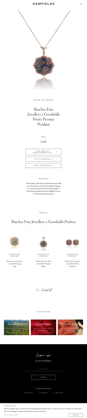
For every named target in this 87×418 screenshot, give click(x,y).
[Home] (43, 4)
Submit (43, 377)
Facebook (43, 393)
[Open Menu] (81, 4)
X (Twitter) (58, 393)
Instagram (28, 393)
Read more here (11, 415)
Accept (76, 415)
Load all (46, 290)
